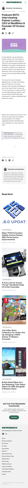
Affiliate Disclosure (6, 464)
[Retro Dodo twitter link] (6, 434)
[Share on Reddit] (9, 33)
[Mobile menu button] (3, 2)
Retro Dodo (6, 484)
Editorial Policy (5, 458)
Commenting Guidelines (8, 469)
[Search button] (25, 2)
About (3, 438)
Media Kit (4, 451)
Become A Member (7, 441)
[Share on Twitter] (6, 33)
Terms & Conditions (7, 466)
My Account (5, 443)
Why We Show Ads (7, 453)
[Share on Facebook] (3, 33)
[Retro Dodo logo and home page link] (14, 2)
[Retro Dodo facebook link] (3, 434)
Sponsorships (5, 448)
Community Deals (6, 471)
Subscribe (14, 417)
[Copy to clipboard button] (12, 33)
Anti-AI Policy (5, 461)
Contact (4, 474)
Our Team (4, 446)
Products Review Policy (8, 456)
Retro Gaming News (7, 229)
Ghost (23, 482)
